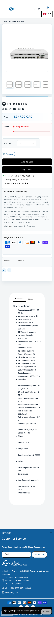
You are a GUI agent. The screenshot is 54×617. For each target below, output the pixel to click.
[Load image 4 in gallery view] (37, 84)
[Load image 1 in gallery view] (9, 84)
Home (4, 21)
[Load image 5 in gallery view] (46, 84)
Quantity (7, 143)
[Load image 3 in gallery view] (28, 84)
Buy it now (27, 170)
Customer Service (14, 538)
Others (30, 299)
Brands (6, 533)
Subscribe (39, 554)
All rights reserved (34, 614)
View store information (17, 183)
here (10, 226)
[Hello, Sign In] (39, 9)
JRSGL (22, 614)
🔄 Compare (8, 154)
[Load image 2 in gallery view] (18, 84)
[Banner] (14, 103)
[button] (4, 9)
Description (19, 299)
